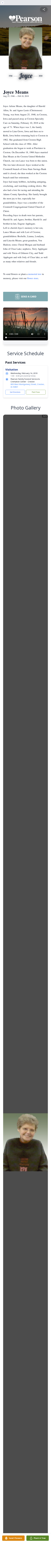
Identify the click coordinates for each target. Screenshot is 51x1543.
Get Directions (15, 392)
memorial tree (34, 274)
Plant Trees (36, 392)
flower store (32, 278)
